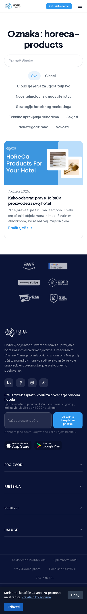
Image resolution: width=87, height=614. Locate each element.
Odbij (75, 595)
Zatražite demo (59, 6)
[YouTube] (43, 382)
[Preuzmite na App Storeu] (18, 445)
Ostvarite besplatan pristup (68, 420)
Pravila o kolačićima (36, 597)
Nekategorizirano (33, 127)
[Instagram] (32, 382)
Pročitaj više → (20, 228)
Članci (50, 76)
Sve (34, 76)
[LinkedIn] (8, 382)
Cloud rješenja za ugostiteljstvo (43, 86)
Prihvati (14, 607)
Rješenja (12, 486)
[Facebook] (20, 382)
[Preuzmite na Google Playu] (48, 445)
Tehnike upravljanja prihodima (34, 117)
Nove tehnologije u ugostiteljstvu (43, 96)
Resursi (11, 508)
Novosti (62, 127)
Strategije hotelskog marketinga (43, 106)
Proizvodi (13, 465)
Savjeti (72, 117)
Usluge (11, 530)
